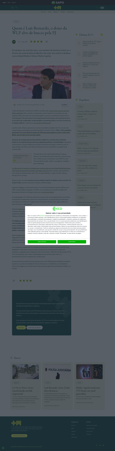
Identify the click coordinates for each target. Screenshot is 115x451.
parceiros (42, 215)
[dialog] (57, 225)
